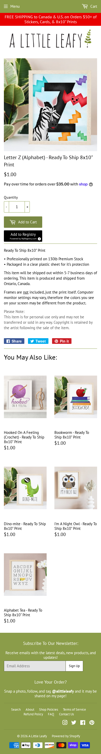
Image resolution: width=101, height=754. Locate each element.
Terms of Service (74, 709)
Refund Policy (33, 714)
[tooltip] (38, 238)
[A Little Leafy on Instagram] (65, 723)
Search (16, 709)
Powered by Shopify (66, 736)
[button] (23, 236)
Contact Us (66, 714)
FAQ (51, 714)
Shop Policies (48, 709)
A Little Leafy (37, 736)
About (30, 709)
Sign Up (74, 666)
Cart (93, 6)
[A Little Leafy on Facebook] (82, 723)
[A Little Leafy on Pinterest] (92, 723)
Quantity (11, 197)
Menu (15, 6)
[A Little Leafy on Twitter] (73, 723)
